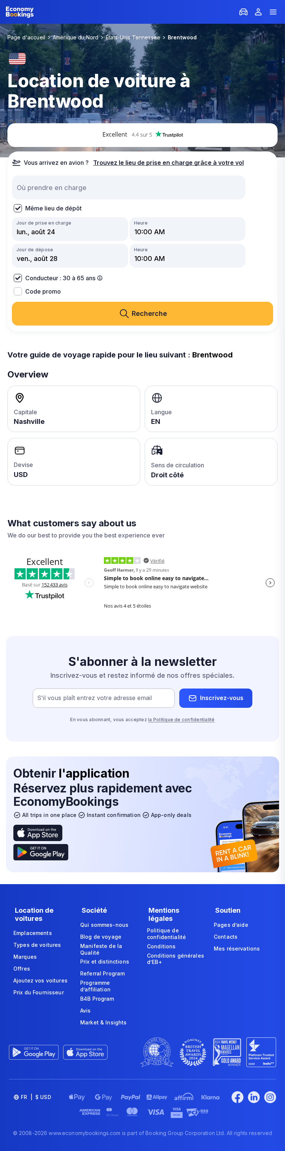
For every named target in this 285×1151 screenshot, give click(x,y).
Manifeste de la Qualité (101, 949)
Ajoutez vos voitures (40, 980)
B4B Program (97, 998)
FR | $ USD (36, 1097)
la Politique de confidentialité (181, 719)
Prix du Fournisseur (38, 992)
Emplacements (32, 933)
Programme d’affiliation (95, 986)
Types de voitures (37, 945)
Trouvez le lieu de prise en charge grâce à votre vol (168, 162)
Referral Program (102, 973)
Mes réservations (237, 948)
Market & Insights (103, 1022)
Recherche (149, 313)
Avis (85, 1010)
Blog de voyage (100, 936)
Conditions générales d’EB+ (175, 958)
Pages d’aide (231, 925)
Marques (25, 957)
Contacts (226, 936)
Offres (21, 968)
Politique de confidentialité (166, 933)
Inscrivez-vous (221, 698)
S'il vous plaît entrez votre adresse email (94, 698)
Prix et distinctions (104, 961)
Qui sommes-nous (104, 925)
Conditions (161, 946)
